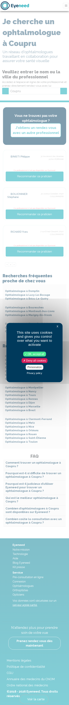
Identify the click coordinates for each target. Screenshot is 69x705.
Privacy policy (34, 372)
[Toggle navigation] (66, 5)
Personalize (34, 367)
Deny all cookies (35, 360)
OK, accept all (35, 354)
